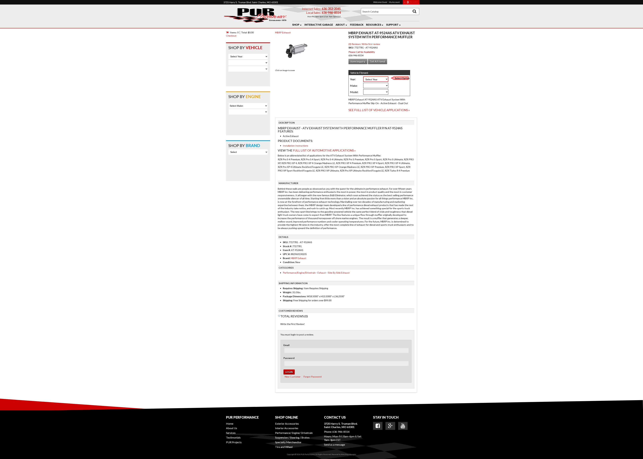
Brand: (286, 258)
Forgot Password (313, 376)
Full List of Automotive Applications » (324, 150)
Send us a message (334, 444)
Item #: (287, 250)
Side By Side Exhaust (339, 272)
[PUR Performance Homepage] (255, 16)
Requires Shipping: (293, 288)
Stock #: (287, 246)
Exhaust (321, 272)
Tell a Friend (377, 61)
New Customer (293, 376)
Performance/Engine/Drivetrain (299, 272)
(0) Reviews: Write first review (364, 44)
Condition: (289, 262)
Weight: (287, 292)
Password (289, 358)
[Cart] (228, 32)
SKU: (351, 47)
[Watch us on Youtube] (403, 425)
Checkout (231, 35)
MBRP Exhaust (283, 32)
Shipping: (288, 300)
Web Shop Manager (348, 454)
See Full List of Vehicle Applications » (379, 110)
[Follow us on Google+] (390, 425)
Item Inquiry (357, 61)
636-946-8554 (340, 431)
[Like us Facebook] (378, 425)
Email (286, 345)
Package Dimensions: (294, 296)
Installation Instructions (295, 145)
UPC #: (287, 254)
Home (229, 423)
